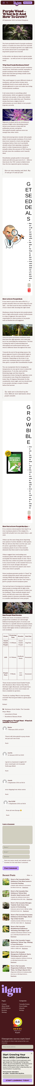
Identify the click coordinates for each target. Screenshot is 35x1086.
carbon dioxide (16, 542)
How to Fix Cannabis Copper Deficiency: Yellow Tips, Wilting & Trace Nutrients (21, 942)
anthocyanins (7, 95)
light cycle (26, 588)
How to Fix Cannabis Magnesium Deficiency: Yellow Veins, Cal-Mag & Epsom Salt (21, 968)
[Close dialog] (31, 1053)
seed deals (23, 170)
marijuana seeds (25, 337)
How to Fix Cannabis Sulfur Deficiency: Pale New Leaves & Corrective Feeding (21, 881)
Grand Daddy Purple (23, 683)
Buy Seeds (27, 3)
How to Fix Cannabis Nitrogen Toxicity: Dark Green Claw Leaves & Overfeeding (21, 905)
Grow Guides (23, 1006)
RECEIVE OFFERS (29, 290)
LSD (4, 685)
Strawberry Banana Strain (13, 716)
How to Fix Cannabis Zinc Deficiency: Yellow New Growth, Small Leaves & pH (20, 893)
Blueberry (9, 685)
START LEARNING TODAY (17, 1080)
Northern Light (7, 687)
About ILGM (5, 1006)
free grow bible (16, 697)
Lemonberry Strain (11, 714)
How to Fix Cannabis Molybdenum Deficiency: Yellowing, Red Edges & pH (20, 928)
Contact (4, 1004)
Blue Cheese (17, 685)
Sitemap (4, 1012)
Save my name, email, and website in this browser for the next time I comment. (17, 861)
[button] (7, 3)
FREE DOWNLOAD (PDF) (29, 518)
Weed (8, 712)
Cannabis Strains (24, 1004)
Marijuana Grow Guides (12, 709)
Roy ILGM (12, 801)
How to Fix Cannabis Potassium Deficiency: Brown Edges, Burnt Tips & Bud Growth (21, 917)
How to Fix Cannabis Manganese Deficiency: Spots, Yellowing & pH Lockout (21, 954)
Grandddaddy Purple (25, 362)
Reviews (4, 1010)
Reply (6, 743)
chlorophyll (6, 130)
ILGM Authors (6, 1008)
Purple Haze (27, 687)
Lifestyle (21, 1008)
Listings (21, 1010)
